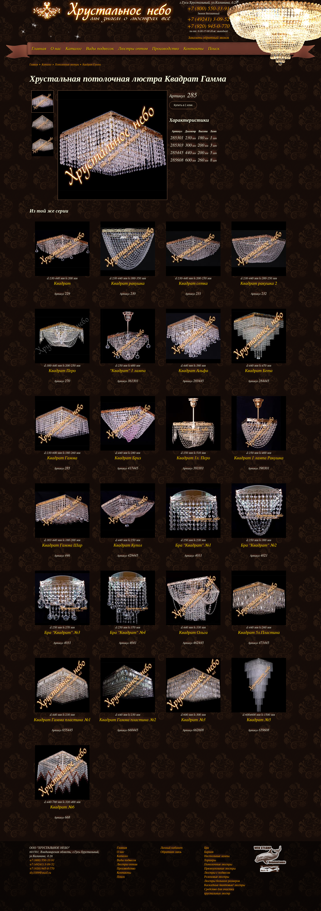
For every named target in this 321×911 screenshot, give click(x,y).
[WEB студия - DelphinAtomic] (269, 864)
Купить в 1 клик (183, 105)
